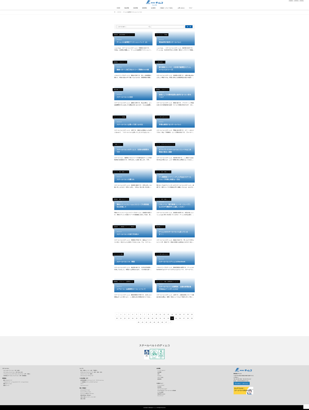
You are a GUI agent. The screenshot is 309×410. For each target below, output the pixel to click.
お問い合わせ (181, 8)
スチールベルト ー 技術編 (119, 116)
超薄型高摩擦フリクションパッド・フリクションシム (92, 380)
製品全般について (118, 89)
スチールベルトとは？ (162, 388)
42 (146, 322)
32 (164, 318)
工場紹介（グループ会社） (166, 8)
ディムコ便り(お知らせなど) (162, 116)
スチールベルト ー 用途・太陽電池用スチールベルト (167, 281)
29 (152, 318)
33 (168, 318)
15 (176, 314)
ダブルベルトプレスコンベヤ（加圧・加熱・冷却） (91, 372)
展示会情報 (160, 62)
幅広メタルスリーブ (7, 380)
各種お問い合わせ (161, 394)
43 (150, 322)
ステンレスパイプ (84, 385)
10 (156, 314)
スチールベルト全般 (118, 254)
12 (164, 314)
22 (124, 318)
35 (176, 318)
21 (121, 318)
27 (144, 318)
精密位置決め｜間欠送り (85, 395)
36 (180, 318)
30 (156, 318)
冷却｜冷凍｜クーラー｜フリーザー (88, 397)
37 (184, 318)
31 (160, 318)
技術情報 (135, 8)
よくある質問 (160, 392)
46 (162, 322)
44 (154, 322)
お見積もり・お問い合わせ (242, 383)
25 (136, 318)
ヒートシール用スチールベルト (87, 393)
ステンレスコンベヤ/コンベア (86, 375)
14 (172, 314)
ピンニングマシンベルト (85, 391)
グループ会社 (160, 377)
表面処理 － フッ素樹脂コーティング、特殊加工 (124, 226)
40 (138, 322)
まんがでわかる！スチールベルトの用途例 (166, 390)
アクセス (159, 375)
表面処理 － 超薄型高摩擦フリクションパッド (124, 34)
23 (128, 318)
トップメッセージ (161, 370)
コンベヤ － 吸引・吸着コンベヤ (121, 171)
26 (140, 318)
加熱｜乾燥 (82, 398)
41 (142, 322)
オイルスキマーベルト (85, 390)
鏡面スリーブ (6, 385)
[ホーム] (114, 12)
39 (191, 318)
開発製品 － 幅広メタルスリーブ (121, 199)
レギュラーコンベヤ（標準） (86, 373)
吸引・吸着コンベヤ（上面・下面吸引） (89, 370)
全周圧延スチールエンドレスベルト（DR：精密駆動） (15, 375)
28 (148, 318)
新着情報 (144, 8)
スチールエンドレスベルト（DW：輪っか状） (13, 372)
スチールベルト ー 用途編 (161, 34)
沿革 (158, 373)
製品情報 (126, 8)
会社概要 (159, 372)
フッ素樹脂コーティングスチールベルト (89, 382)
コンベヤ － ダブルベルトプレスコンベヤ (165, 144)
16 (180, 314)
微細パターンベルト (7, 383)
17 (184, 314)
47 (166, 322)
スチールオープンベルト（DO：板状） (11, 370)
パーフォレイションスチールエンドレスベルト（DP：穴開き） (17, 373)
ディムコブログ (160, 385)
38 (188, 318)
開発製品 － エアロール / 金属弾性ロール (123, 281)
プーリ (81, 383)
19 (191, 314)
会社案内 (153, 8)
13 (168, 314)
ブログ (190, 8)
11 (160, 314)
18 (188, 314)
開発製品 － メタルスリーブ (120, 62)
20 (117, 318)
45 (158, 322)
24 (132, 318)
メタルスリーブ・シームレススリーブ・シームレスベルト (15, 382)
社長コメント (118, 144)
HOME (118, 8)
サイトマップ (160, 395)
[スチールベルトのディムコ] (154, 2)
